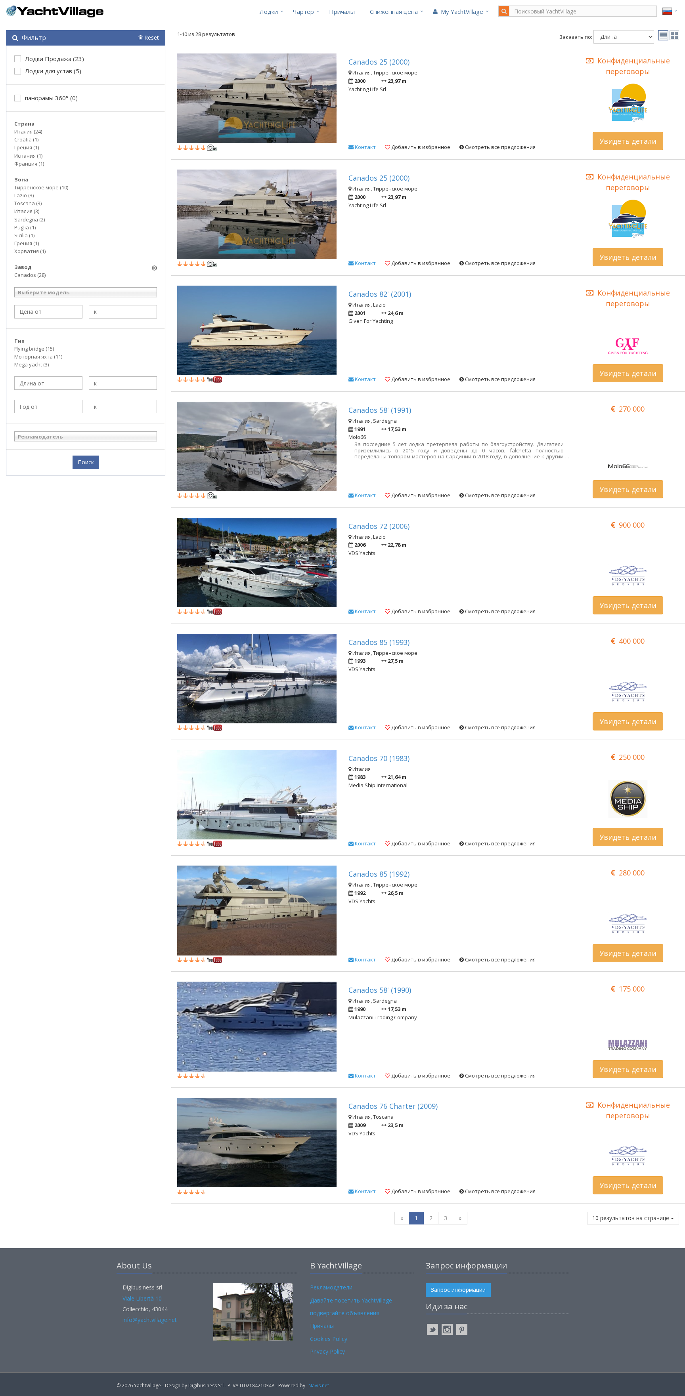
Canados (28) (30, 274)
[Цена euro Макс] (123, 311)
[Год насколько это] (123, 406)
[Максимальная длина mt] (123, 383)
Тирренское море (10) (41, 187)
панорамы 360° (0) (51, 98)
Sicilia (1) (24, 235)
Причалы (342, 11)
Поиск (86, 462)
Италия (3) (26, 211)
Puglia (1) (25, 227)
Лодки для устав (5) (53, 71)
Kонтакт (365, 147)
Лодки (269, 11)
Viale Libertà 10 (142, 1298)
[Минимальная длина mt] (48, 383)
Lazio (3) (24, 195)
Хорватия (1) (30, 251)
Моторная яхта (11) (38, 356)
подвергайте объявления (344, 1313)
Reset (151, 37)
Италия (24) (28, 131)
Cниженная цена (394, 11)
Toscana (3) (28, 203)
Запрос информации (458, 1289)
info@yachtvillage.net (149, 1320)
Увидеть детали (627, 141)
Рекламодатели (331, 1287)
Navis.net (318, 1385)
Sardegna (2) (29, 219)
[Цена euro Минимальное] (48, 311)
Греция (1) (26, 147)
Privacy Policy (327, 1351)
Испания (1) (28, 155)
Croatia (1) (26, 139)
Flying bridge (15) (34, 348)
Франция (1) (29, 163)
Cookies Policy (328, 1339)
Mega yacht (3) (31, 364)
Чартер (303, 11)
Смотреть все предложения (500, 147)
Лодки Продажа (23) (54, 59)
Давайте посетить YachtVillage (351, 1300)
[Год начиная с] (48, 406)
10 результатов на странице (631, 1218)
